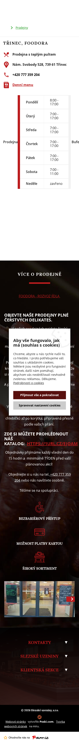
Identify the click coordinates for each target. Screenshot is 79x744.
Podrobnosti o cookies (28, 383)
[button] (70, 599)
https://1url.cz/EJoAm (52, 443)
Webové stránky (15, 721)
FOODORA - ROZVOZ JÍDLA (39, 296)
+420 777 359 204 (26, 75)
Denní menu (22, 85)
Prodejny (22, 28)
